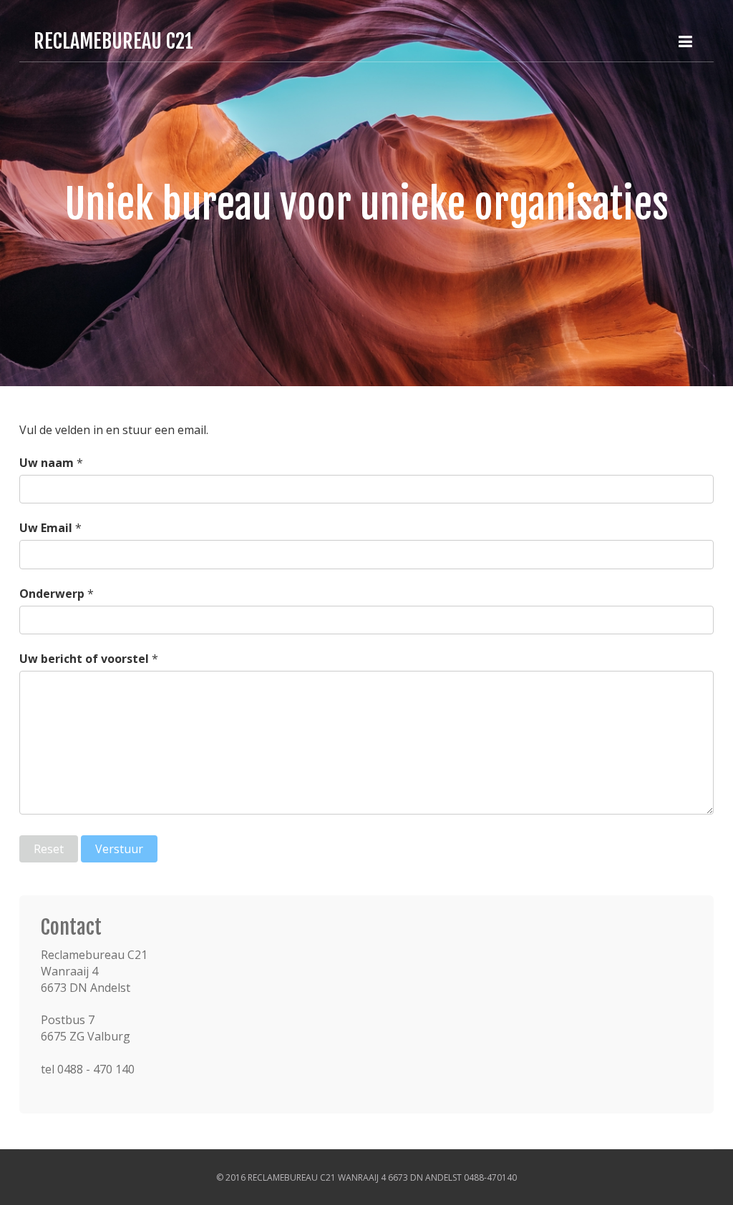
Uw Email (45, 528)
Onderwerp (51, 593)
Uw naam (46, 463)
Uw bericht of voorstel (84, 659)
